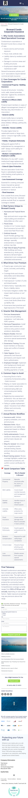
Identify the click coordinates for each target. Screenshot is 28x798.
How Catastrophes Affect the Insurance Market (12, 659)
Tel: (2, 617)
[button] (20, 3)
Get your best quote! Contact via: (9, 611)
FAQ (6, 24)
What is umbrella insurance (7, 654)
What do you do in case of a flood (9, 668)
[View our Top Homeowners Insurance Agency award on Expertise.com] (14, 791)
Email (2, 621)
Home (2, 24)
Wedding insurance (6, 656)
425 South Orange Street (7, 767)
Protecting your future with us (12, 738)
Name (2, 607)
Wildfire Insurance (5, 665)
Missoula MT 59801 (6, 768)
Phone (4, 613)
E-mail (4, 615)
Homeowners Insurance (7, 671)
